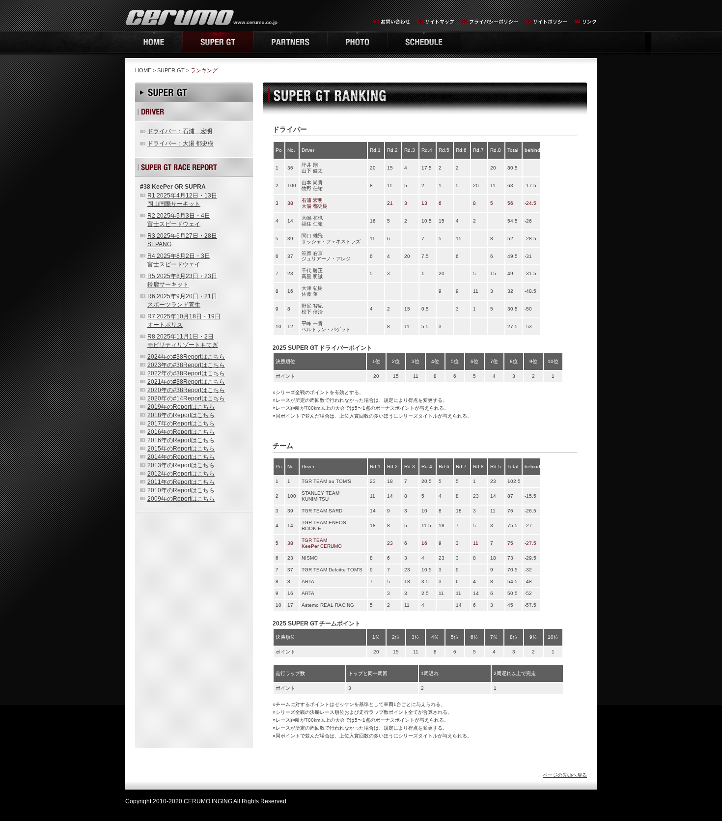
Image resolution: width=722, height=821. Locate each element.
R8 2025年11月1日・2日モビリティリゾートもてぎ (182, 340)
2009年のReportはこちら (181, 498)
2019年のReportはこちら (181, 406)
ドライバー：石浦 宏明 (179, 131)
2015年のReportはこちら (181, 448)
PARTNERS (290, 42)
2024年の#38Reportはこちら (186, 356)
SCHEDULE (424, 42)
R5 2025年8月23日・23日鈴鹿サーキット (182, 280)
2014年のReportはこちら (181, 456)
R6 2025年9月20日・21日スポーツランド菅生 (182, 300)
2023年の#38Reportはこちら (186, 365)
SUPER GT (171, 70)
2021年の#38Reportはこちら (186, 381)
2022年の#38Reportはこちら (186, 373)
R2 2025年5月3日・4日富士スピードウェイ (178, 219)
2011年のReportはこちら (181, 482)
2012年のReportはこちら (181, 473)
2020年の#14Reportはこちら (186, 398)
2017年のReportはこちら (181, 423)
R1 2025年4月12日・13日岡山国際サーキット (182, 199)
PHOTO (357, 42)
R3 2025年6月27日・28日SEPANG (182, 240)
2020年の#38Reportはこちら (186, 390)
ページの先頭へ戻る (565, 775)
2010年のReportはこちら (181, 490)
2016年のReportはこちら (181, 431)
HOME (153, 42)
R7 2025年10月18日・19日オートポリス (184, 320)
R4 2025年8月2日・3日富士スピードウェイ (178, 260)
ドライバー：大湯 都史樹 (180, 143)
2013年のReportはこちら (181, 465)
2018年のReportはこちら (181, 415)
